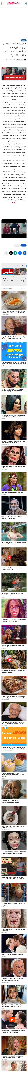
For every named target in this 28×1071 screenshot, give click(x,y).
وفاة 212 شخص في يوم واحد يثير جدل (8, 279)
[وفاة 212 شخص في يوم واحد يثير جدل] (7, 271)
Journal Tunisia (20, 59)
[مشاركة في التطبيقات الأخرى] (6, 253)
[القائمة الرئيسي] (25, 3)
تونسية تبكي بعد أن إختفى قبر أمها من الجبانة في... (21, 280)
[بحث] (2, 3)
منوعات (23, 40)
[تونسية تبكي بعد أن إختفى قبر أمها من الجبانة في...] (20, 271)
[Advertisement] (14, 24)
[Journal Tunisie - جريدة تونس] (14, 3)
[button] (20, 253)
